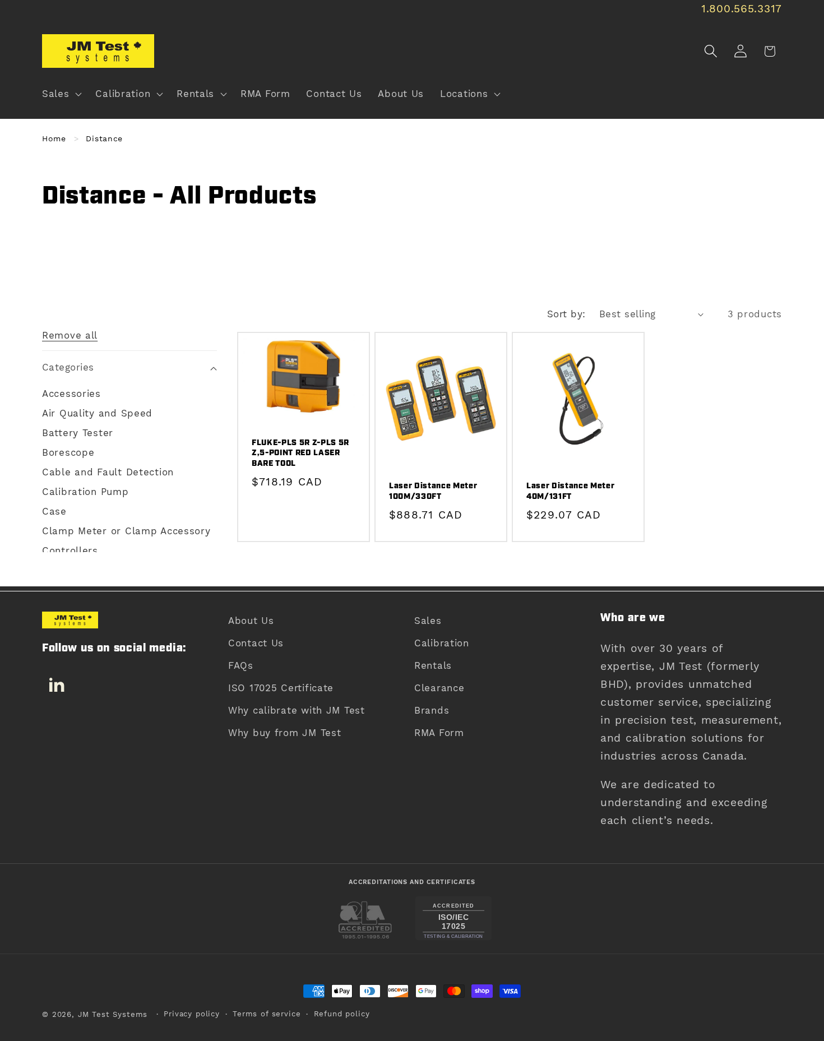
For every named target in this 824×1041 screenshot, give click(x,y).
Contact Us (256, 643)
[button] (60, 94)
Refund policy (342, 1014)
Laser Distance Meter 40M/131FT (570, 491)
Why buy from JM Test (284, 732)
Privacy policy (192, 1014)
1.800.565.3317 (741, 8)
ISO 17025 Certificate (281, 687)
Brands (431, 710)
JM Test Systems (113, 1014)
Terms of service (266, 1014)
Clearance (439, 687)
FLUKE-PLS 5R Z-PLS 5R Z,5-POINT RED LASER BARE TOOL (300, 453)
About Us (251, 620)
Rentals (433, 665)
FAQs (240, 665)
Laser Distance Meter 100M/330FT (433, 491)
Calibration (441, 643)
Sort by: (566, 314)
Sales (428, 620)
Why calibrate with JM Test (296, 710)
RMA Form (439, 732)
